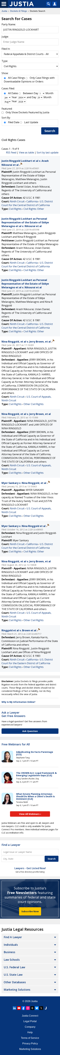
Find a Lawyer (11, 845)
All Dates (13, 93)
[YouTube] (19, 1008)
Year (14, 97)
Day (36, 93)
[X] (41, 1008)
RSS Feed (11, 152)
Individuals (11, 944)
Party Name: (9, 24)
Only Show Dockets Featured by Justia (27, 112)
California (32, 201)
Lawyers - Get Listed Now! (30, 868)
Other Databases (15, 982)
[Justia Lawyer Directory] (46, 1008)
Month (49, 93)
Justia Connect (30, 1015)
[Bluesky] (37, 1008)
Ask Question (30, 731)
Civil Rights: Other (34, 209)
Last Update (31, 122)
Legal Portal (30, 1021)
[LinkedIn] (14, 1008)
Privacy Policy (30, 1043)
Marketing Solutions (17, 989)
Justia (34, 1001)
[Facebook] (23, 1008)
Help (30, 1032)
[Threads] (32, 1008)
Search (49, 131)
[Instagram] (28, 1008)
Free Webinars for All (16, 744)
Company (30, 1027)
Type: (5, 61)
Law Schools (12, 959)
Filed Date (13, 122)
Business (9, 952)
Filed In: (6, 48)
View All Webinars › (30, 813)
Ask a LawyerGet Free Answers (13, 714)
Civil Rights (15, 209)
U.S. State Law (13, 974)
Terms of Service (30, 1038)
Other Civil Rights (34, 404)
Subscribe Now (30, 911)
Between (28, 93)
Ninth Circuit (17, 201)
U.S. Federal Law (14, 967)
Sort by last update (47, 152)
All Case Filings (16, 77)
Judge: (5, 36)
